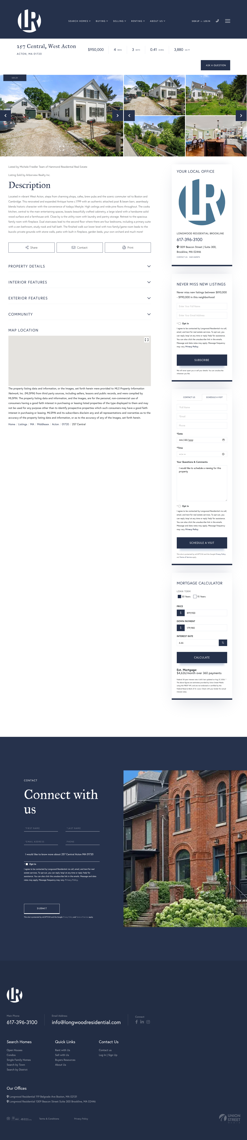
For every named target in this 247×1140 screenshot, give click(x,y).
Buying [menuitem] (101, 21)
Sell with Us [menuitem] (62, 1055)
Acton (55, 424)
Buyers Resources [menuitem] (65, 1060)
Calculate (202, 657)
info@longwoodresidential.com (86, 1022)
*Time (180, 447)
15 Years (201, 596)
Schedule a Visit (214, 397)
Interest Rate (185, 636)
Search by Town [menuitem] (16, 1064)
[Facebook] (136, 1022)
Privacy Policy (192, 346)
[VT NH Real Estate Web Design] (229, 1118)
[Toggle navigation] (227, 21)
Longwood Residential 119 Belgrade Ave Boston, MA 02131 (43, 1096)
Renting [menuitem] (136, 21)
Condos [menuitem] (11, 1055)
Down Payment (186, 621)
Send (42, 909)
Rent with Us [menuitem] (62, 1050)
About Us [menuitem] (156, 21)
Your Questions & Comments (192, 461)
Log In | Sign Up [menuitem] (108, 1055)
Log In (207, 21)
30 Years (186, 596)
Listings (22, 424)
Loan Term (184, 591)
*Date (180, 433)
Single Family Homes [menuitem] (19, 1060)
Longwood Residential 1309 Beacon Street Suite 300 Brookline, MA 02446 (52, 1101)
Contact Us (182, 257)
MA (32, 424)
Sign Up (195, 21)
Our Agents (194, 257)
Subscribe (201, 360)
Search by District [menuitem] (17, 1069)
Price (180, 606)
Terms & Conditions (49, 1118)
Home (11, 424)
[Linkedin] (142, 1022)
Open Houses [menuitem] (14, 1050)
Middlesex (43, 424)
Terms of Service (186, 557)
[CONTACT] (215, 65)
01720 (65, 424)
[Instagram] (148, 1022)
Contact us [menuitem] (105, 1050)
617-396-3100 (189, 239)
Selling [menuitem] (118, 21)
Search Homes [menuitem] (78, 21)
